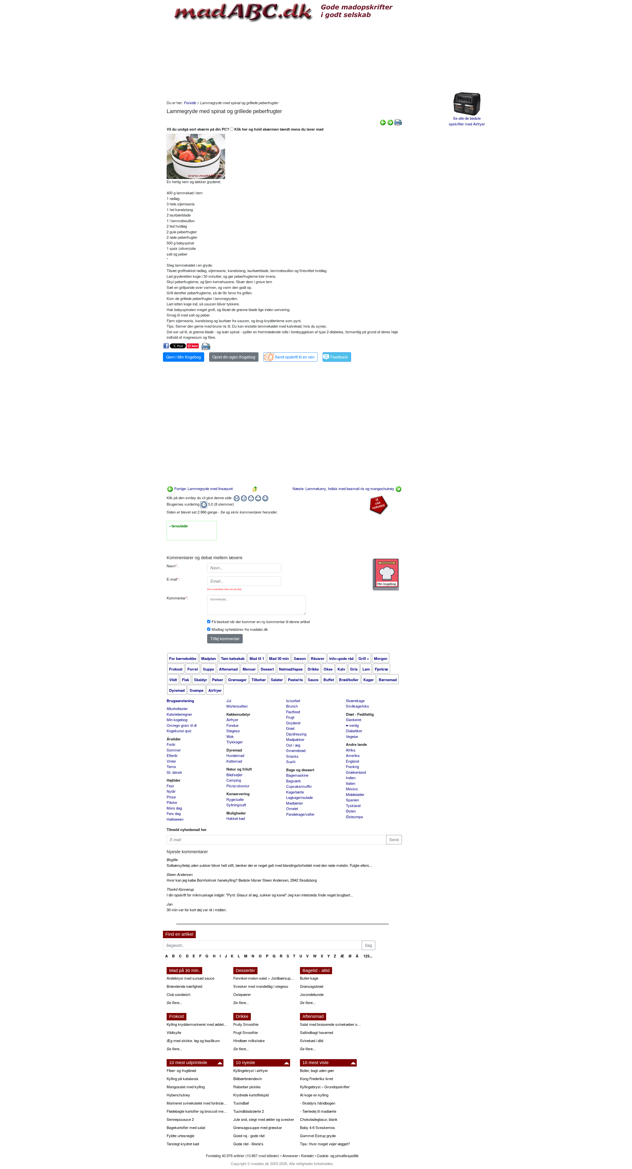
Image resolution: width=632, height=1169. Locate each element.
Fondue (232, 725)
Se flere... (174, 1002)
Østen (351, 810)
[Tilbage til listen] (255, 488)
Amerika (352, 755)
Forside (190, 102)
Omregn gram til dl (182, 725)
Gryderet (293, 722)
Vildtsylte (174, 1032)
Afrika (350, 750)
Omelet (292, 808)
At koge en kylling (314, 1094)
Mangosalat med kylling (186, 1086)
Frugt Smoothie (245, 1032)
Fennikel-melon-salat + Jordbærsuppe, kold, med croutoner (264, 978)
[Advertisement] (284, 60)
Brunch (292, 706)
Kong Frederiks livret (316, 1078)
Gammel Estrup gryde (318, 1135)
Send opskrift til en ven (295, 357)
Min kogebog (177, 719)
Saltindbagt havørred (316, 1032)
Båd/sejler (234, 774)
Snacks (292, 756)
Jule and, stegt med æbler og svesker (263, 1119)
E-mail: (173, 579)
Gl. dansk (174, 772)
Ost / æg (293, 745)
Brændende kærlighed (184, 986)
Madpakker (295, 739)
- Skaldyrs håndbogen (317, 1103)
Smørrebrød (295, 750)
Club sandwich (178, 994)
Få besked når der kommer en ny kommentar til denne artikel (261, 621)
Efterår (172, 755)
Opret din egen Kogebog (233, 357)
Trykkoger (234, 741)
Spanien (352, 799)
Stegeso (233, 730)
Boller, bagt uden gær (317, 1070)
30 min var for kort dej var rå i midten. (197, 909)
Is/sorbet (293, 700)
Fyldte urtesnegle (180, 1135)
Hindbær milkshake (249, 1040)
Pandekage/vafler (300, 814)
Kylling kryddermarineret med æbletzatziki (197, 1024)
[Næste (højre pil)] (390, 121)
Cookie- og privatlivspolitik (338, 1155)
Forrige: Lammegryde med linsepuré (203, 488)
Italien (350, 783)
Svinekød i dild (311, 1040)
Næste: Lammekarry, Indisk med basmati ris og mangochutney (344, 488)
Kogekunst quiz (179, 730)
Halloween (175, 819)
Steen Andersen (180, 874)
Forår (171, 744)
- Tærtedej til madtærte (318, 1111)
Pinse (171, 796)
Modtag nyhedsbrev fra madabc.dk (240, 629)
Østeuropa (354, 816)
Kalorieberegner (179, 714)
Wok (230, 736)
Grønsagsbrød (311, 986)
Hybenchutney (178, 1094)
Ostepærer (242, 994)
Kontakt (307, 1155)
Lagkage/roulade (299, 797)
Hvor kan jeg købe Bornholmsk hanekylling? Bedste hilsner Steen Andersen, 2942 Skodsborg (242, 880)
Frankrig (352, 766)
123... (367, 956)
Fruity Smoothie (245, 1024)
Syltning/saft (236, 804)
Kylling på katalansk (182, 1078)
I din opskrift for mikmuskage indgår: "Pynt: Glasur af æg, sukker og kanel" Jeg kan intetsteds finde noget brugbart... (260, 894)
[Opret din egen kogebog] (385, 574)
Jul (228, 700)
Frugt (290, 717)
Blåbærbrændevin (247, 1078)
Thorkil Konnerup (180, 889)
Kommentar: (177, 597)
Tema (171, 766)
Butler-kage (309, 978)
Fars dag (174, 813)
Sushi (290, 761)
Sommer (174, 750)
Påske (172, 802)
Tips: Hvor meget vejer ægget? (325, 1143)
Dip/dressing (296, 733)
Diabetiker (354, 730)
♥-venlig (352, 725)
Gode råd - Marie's (248, 1143)
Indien (351, 777)
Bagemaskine (297, 775)
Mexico (352, 788)
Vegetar (352, 736)
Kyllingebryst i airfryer (250, 1070)
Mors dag (174, 808)
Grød (290, 728)
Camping (233, 780)
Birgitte (172, 859)
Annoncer (290, 1155)
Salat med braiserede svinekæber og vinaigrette (331, 1024)
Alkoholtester (177, 708)
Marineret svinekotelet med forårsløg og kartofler (197, 1103)
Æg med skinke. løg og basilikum (193, 1040)
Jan (170, 904)
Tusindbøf (241, 1103)
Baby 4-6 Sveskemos (317, 1127)
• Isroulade (178, 526)
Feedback (339, 357)
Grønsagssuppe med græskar (257, 1127)
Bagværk (293, 780)
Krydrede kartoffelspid (251, 1094)
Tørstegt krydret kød (183, 1143)
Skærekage (355, 700)
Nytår (171, 791)
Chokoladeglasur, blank (318, 1119)
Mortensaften (237, 706)
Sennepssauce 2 (180, 1119)
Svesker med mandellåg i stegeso (260, 986)
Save (195, 346)
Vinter (171, 761)
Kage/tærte (295, 791)
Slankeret (353, 719)
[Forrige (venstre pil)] (383, 121)
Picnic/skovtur (237, 785)
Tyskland (353, 805)
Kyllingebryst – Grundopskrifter (325, 1086)
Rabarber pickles (247, 1086)
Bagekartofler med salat (186, 1127)
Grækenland (356, 772)
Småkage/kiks (357, 706)
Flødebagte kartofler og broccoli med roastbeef (197, 1111)
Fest (170, 785)
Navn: (172, 565)
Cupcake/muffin (299, 786)
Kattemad (234, 761)
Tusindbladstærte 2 (248, 1111)
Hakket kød (235, 818)
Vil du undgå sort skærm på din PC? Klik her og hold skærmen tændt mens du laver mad (245, 129)
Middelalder (355, 794)
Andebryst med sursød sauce (190, 978)
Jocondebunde (312, 994)
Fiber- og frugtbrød (181, 1070)
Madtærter (294, 803)
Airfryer (232, 719)
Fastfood (293, 711)
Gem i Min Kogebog (183, 357)
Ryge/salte (235, 799)
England (352, 761)
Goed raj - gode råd (248, 1135)
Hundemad (235, 755)
